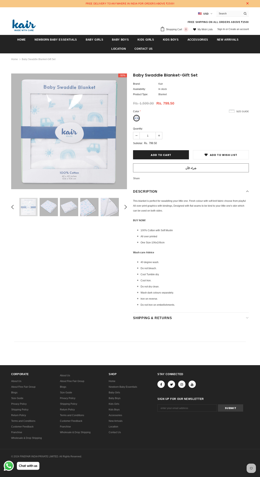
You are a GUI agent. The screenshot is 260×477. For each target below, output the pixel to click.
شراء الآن (190, 168)
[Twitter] (171, 384)
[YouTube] (192, 384)
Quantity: (138, 128)
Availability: (139, 89)
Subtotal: (138, 143)
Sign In (221, 29)
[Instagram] (181, 384)
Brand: (136, 83)
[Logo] (24, 25)
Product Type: (140, 94)
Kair (160, 83)
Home (14, 59)
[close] (247, 4)
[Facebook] (161, 384)
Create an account (239, 29)
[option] (69, 131)
